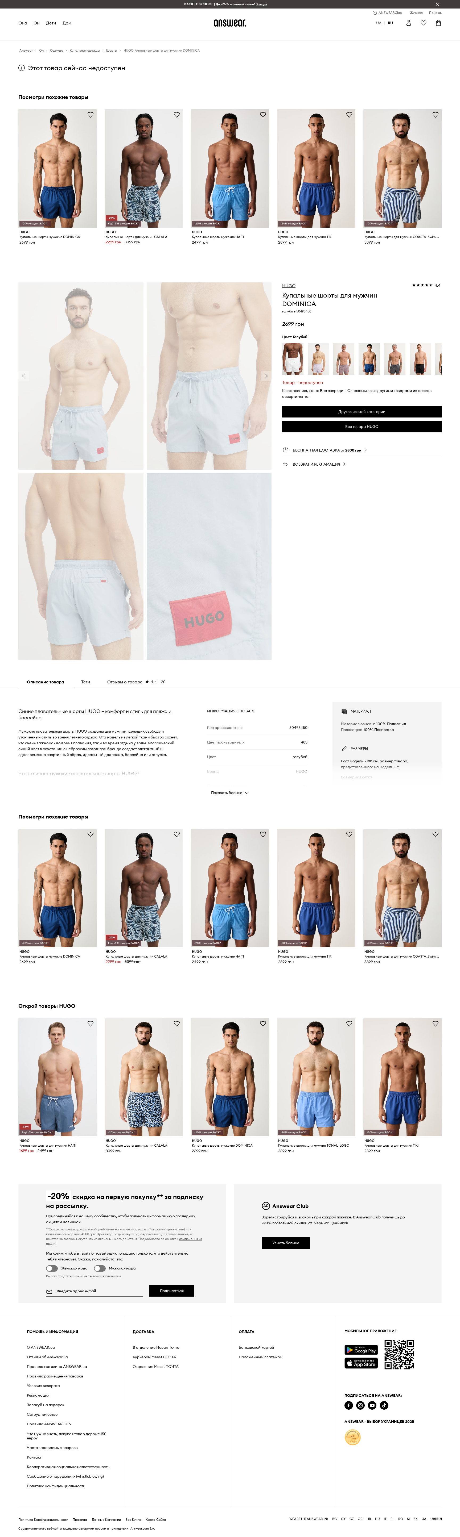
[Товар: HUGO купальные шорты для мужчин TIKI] (316, 168)
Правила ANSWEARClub (49, 1424)
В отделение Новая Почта (156, 1347)
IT (385, 1519)
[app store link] (361, 1362)
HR (369, 1519)
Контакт (34, 1457)
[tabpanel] (230, 743)
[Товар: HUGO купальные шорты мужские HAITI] (230, 168)
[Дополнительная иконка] (352, 1437)
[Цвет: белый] (292, 359)
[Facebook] (348, 1405)
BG (334, 1519)
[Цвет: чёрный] (420, 359)
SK (416, 1519)
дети (51, 23)
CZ (352, 1519)
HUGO (288, 285)
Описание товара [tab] (45, 681)
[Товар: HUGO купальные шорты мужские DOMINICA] (57, 168)
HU (377, 1519)
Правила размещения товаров (55, 1376)
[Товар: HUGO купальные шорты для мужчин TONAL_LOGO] (316, 1077)
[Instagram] (360, 1405)
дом (67, 23)
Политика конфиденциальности (56, 1486)
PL (392, 1519)
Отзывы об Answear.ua (47, 1357)
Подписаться (172, 1290)
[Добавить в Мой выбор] (91, 115)
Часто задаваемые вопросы (52, 1447)
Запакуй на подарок (45, 1404)
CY (343, 1519)
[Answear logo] (230, 23)
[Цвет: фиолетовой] (318, 359)
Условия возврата (43, 1385)
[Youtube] (372, 1405)
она (22, 23)
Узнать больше (285, 1243)
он (37, 23)
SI (408, 1519)
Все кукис (133, 1520)
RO (400, 1519)
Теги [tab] (85, 681)
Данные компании (106, 1520)
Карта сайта (156, 1520)
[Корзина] (438, 23)
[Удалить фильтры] (437, 4)
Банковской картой (256, 1347)
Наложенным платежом (260, 1357)
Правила (80, 1520)
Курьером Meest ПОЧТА (154, 1357)
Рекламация (38, 1395)
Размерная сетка (356, 777)
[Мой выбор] (423, 23)
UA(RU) (436, 1519)
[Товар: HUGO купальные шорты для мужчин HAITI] (57, 1077)
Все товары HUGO (362, 426)
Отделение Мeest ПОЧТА (156, 1366)
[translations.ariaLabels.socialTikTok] (384, 1405)
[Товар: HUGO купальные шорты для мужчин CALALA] (144, 168)
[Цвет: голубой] (369, 359)
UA (424, 1519)
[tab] (136, 681)
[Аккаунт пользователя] (408, 23)
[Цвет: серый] (394, 359)
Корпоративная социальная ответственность (68, 1466)
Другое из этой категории (361, 411)
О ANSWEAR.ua (41, 1347)
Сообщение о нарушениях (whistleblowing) (65, 1476)
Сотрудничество (42, 1414)
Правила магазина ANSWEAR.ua (57, 1366)
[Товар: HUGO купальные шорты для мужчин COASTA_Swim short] (402, 168)
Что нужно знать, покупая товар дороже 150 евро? (66, 1435)
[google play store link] (361, 1350)
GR (360, 1519)
